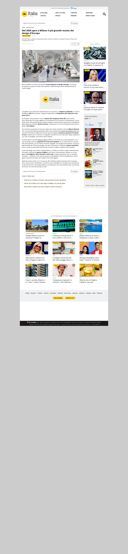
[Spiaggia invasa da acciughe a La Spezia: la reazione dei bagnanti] (95, 53)
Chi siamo (31, 324)
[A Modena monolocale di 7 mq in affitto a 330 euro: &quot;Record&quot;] (64, 225)
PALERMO (53, 293)
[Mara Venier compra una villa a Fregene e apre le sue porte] (37, 248)
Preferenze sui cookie (53, 324)
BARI (94, 293)
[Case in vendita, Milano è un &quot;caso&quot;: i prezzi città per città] (37, 270)
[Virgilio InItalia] (29, 14)
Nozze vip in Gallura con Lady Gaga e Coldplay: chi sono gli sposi (44, 183)
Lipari (81, 233)
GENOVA (75, 293)
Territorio (89, 13)
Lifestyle (43, 15)
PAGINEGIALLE (47, 322)
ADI (58, 163)
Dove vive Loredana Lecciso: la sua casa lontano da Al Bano (94, 87)
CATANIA (88, 293)
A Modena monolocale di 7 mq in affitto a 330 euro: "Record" (63, 237)
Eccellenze (43, 13)
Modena (55, 233)
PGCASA (62, 322)
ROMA (27, 293)
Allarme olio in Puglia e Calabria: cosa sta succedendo (88, 282)
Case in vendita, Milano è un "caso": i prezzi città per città (36, 282)
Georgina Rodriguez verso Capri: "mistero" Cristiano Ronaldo (89, 260)
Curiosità (74, 13)
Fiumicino (28, 255)
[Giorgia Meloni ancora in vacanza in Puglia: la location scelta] (37, 225)
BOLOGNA (67, 293)
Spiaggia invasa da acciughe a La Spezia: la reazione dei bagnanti (94, 65)
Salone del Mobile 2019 (68, 131)
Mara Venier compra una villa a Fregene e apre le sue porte (43, 187)
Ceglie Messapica (30, 233)
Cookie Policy (45, 324)
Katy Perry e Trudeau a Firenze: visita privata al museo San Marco (45, 180)
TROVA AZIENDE (58, 298)
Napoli (81, 255)
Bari (85, 105)
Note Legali (36, 324)
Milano (33, 35)
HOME (23, 27)
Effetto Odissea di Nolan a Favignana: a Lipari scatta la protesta (90, 237)
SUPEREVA (98, 322)
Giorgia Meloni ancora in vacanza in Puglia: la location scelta (35, 237)
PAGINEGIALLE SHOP (55, 322)
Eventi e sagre (90, 15)
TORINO (39, 293)
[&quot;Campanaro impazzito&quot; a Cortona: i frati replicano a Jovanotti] (64, 270)
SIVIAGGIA (82, 322)
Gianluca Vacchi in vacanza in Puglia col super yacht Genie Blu (94, 109)
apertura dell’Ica (43, 140)
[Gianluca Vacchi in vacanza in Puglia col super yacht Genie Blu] (95, 97)
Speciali (57, 15)
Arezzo (54, 278)
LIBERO (37, 322)
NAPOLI (46, 293)
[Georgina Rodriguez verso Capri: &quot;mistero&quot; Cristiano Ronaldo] (91, 248)
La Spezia (86, 60)
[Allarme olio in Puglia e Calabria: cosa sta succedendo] (91, 270)
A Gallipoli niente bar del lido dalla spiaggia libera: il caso (63, 260)
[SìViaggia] (74, 8)
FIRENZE (60, 293)
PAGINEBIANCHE (67, 322)
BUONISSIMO (93, 322)
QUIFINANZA (87, 322)
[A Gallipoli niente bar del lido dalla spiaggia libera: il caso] (64, 248)
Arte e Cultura (60, 13)
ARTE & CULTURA (30, 27)
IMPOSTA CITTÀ (70, 298)
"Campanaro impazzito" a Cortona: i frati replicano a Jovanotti (62, 282)
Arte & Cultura (26, 35)
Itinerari (73, 15)
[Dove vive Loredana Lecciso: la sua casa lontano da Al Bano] (95, 75)
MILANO (33, 293)
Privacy (40, 324)
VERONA (81, 293)
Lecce (54, 255)
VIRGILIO (42, 322)
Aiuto (59, 324)
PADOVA (99, 293)
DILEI (78, 322)
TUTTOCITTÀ (74, 322)
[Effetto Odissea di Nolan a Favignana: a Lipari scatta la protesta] (91, 225)
